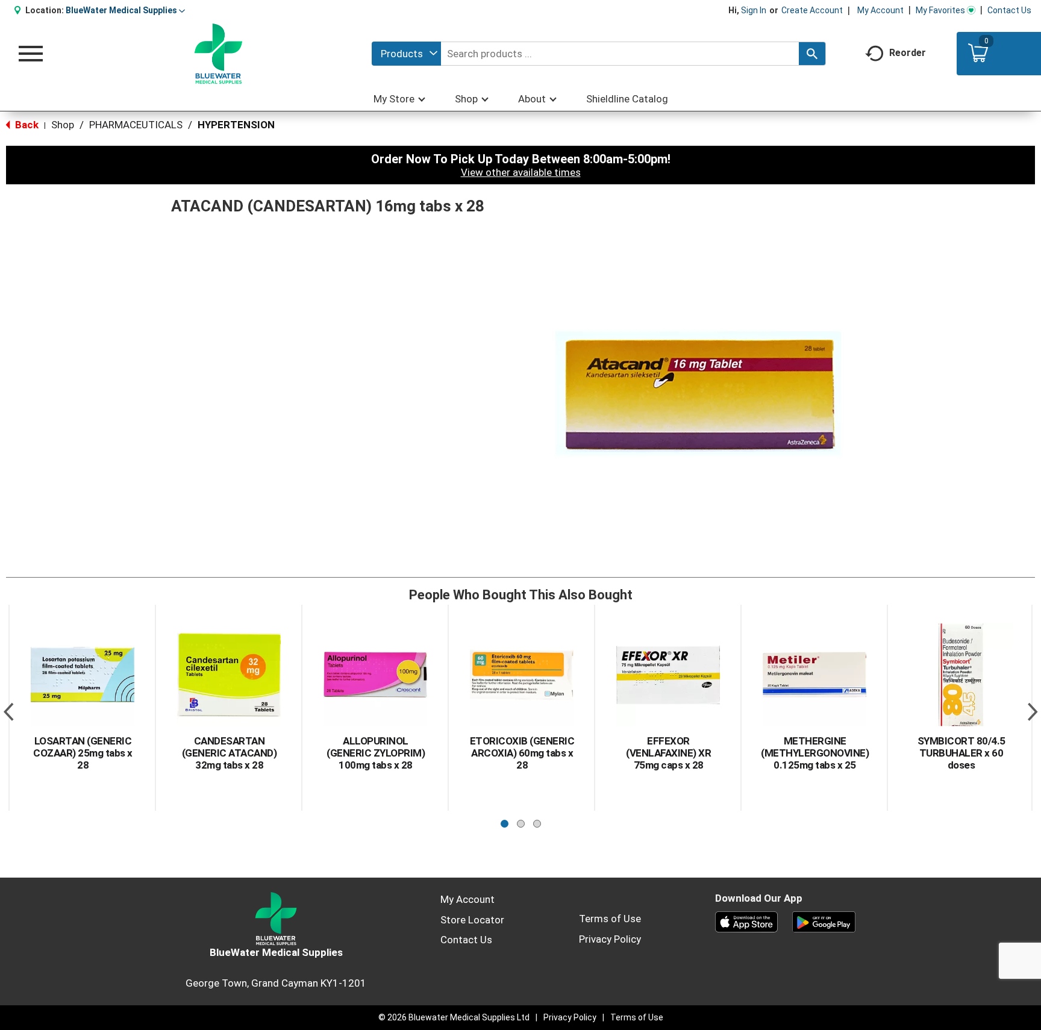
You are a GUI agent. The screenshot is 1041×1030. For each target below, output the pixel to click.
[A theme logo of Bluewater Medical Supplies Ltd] (218, 53)
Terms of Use (610, 919)
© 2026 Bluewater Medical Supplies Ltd (454, 1017)
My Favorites (940, 10)
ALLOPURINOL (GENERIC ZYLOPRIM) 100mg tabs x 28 (376, 753)
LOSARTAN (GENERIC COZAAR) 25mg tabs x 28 (83, 753)
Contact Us (1009, 10)
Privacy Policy (610, 939)
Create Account (812, 10)
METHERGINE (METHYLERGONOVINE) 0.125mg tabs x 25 (815, 753)
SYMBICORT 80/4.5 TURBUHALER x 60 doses (961, 753)
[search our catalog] (812, 53)
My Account (880, 10)
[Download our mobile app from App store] (746, 921)
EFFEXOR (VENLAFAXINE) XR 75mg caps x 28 (668, 753)
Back (26, 125)
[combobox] (406, 54)
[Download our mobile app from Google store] (823, 921)
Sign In (753, 10)
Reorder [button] (907, 52)
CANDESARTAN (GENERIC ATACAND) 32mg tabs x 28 (229, 753)
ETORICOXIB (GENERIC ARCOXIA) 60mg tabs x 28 (522, 753)
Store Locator (472, 920)
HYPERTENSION (236, 125)
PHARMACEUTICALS (136, 125)
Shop (62, 125)
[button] (125, 10)
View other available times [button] (521, 172)
